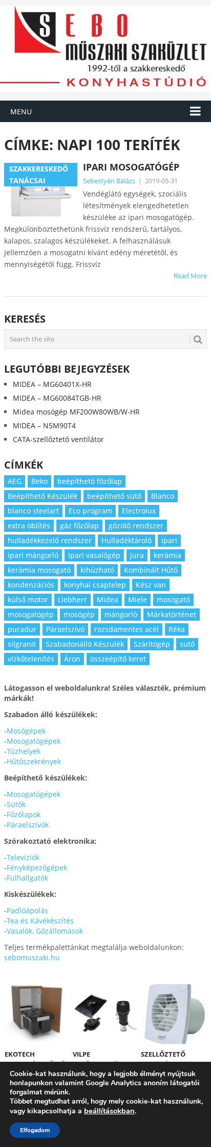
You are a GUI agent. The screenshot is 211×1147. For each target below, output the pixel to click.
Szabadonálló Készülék (85, 644)
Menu (21, 111)
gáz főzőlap (79, 525)
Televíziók (23, 857)
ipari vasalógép (94, 555)
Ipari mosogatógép (131, 167)
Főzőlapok (23, 814)
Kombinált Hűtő (151, 570)
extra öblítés (29, 525)
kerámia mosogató (39, 570)
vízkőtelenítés (31, 659)
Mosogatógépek (33, 741)
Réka (176, 629)
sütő (187, 644)
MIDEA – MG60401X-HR (52, 384)
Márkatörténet (171, 614)
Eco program (90, 511)
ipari (169, 540)
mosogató (173, 599)
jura (137, 555)
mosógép (79, 614)
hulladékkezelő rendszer (50, 540)
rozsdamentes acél (126, 629)
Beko (39, 481)
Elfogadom (35, 1130)
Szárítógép (152, 644)
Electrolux (139, 511)
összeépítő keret (118, 659)
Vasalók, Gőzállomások (45, 931)
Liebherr (72, 599)
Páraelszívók (28, 824)
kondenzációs (31, 585)
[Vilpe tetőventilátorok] (105, 1013)
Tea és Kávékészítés (40, 920)
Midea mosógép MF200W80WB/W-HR (76, 412)
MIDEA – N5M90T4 (44, 425)
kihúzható (97, 570)
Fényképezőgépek (37, 867)
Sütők (16, 804)
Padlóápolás (27, 910)
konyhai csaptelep (95, 585)
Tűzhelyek (23, 751)
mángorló (120, 614)
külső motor (28, 599)
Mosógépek (26, 731)
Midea (107, 599)
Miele (137, 599)
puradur (22, 629)
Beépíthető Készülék (42, 496)
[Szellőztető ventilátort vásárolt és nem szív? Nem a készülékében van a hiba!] (173, 1013)
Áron (72, 659)
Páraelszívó (65, 629)
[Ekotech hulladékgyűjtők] (37, 1013)
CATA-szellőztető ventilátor (58, 439)
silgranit (22, 644)
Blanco (162, 496)
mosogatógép (31, 614)
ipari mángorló (33, 555)
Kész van (151, 585)
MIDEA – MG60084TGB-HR (57, 398)
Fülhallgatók (27, 878)
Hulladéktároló (126, 540)
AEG (15, 481)
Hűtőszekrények (34, 761)
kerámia (167, 555)
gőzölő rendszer (136, 525)
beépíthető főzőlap (89, 481)
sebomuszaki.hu (32, 957)
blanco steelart (33, 511)
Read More (190, 275)
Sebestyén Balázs (109, 180)
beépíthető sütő (114, 496)
